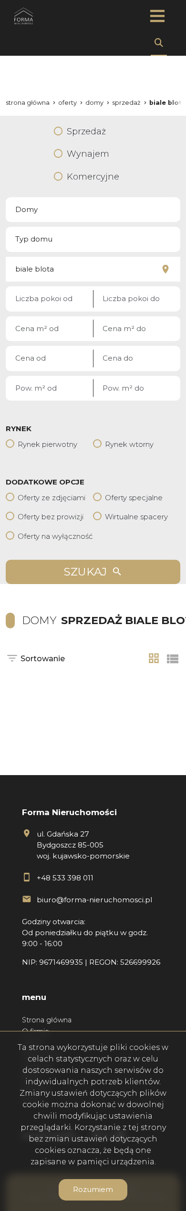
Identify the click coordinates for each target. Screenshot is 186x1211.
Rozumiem (93, 1189)
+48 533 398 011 (65, 877)
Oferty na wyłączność (55, 536)
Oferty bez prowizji (50, 516)
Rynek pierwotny (47, 444)
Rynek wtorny (129, 444)
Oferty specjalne (134, 497)
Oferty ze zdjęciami (51, 497)
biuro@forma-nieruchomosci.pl (94, 899)
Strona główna (47, 1020)
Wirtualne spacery (136, 516)
